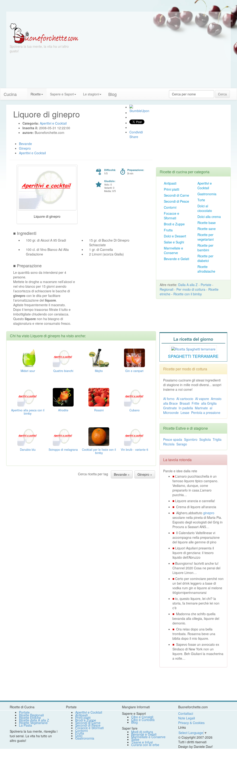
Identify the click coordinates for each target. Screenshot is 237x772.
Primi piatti (171, 189)
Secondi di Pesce (176, 201)
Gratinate (170, 408)
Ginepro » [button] (144, 474)
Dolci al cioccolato (204, 208)
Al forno (169, 398)
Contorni (170, 207)
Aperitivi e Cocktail (204, 185)
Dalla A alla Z (188, 284)
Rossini (99, 410)
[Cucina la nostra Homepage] (23, 91)
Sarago (181, 444)
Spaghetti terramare (193, 356)
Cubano (134, 410)
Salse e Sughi (174, 242)
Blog (134, 722)
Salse (135, 739)
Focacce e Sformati (171, 215)
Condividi (136, 132)
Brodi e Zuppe (174, 224)
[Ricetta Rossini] (98, 396)
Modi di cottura (142, 731)
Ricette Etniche (30, 717)
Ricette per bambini (205, 247)
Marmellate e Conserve (173, 250)
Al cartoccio (184, 398)
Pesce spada (172, 439)
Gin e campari (134, 371)
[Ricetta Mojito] (98, 357)
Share (133, 136)
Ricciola (169, 444)
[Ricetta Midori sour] (27, 357)
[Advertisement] (155, 55)
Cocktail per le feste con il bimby (99, 451)
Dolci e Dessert (175, 236)
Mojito (99, 371)
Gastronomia (206, 194)
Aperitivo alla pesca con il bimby (27, 412)
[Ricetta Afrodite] (63, 396)
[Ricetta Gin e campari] (134, 357)
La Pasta (25, 725)
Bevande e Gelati (176, 258)
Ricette (36, 94)
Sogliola (205, 439)
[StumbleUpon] (131, 106)
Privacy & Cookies (191, 722)
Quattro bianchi (63, 371)
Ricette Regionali (31, 715)
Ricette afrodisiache (206, 269)
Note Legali (186, 718)
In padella (186, 408)
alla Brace (170, 403)
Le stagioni (91, 94)
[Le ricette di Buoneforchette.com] (118, 17)
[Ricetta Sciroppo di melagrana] (63, 436)
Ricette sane (206, 228)
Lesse (185, 412)
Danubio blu (28, 449)
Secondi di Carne (176, 195)
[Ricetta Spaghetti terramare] (193, 348)
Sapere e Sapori (62, 94)
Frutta (168, 230)
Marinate (201, 408)
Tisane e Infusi (142, 742)
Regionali (166, 289)
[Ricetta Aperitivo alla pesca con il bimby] (27, 396)
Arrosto (216, 398)
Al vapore (202, 398)
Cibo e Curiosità (143, 719)
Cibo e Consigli (142, 717)
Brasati (185, 403)
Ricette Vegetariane (33, 722)
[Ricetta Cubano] (134, 396)
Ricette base (206, 222)
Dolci (78, 735)
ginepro (208, 512)
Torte (201, 200)
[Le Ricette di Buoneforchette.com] (44, 33)
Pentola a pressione (205, 412)
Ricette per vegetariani (205, 237)
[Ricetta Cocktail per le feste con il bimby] (98, 436)
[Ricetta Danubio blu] (27, 436)
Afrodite (63, 410)
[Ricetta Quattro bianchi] (63, 357)
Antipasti (170, 183)
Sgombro (190, 439)
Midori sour (28, 371)
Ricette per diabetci (205, 258)
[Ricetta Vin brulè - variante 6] (134, 436)
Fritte (195, 403)
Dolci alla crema (209, 216)
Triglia (217, 439)
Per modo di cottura (190, 289)
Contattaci (185, 713)
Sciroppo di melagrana (63, 449)
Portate (206, 284)
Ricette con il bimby (187, 294)
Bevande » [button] (122, 474)
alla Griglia (209, 403)
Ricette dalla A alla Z (34, 720)
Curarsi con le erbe (145, 744)
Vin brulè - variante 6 (134, 449)
